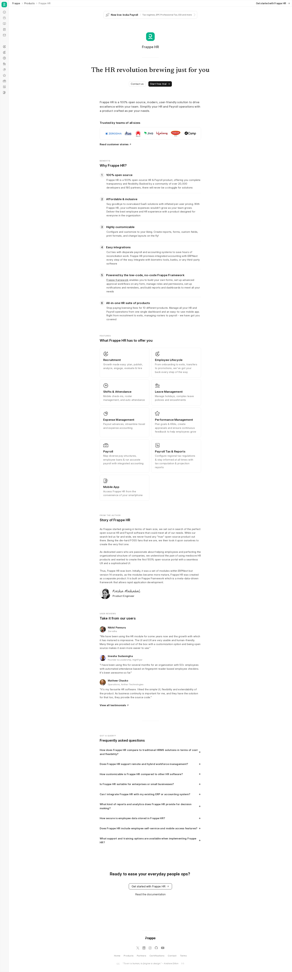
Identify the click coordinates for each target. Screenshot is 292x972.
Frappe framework (117, 280)
